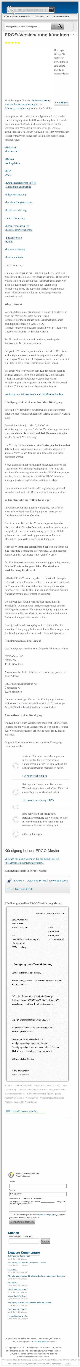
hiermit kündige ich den (18, 1316)
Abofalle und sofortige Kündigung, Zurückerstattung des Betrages (36, 1276)
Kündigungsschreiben (15, 1093)
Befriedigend (12, 42)
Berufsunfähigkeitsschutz (19, 202)
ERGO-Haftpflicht (24, 1085)
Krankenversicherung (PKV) (21, 182)
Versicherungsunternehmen (52, 1097)
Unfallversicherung (15, 218)
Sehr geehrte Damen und (19, 1256)
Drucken (19, 880)
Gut (15, 42)
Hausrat (10, 159)
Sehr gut (18, 42)
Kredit (9, 241)
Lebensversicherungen (17, 226)
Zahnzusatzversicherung (17, 108)
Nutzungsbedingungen (46, 1215)
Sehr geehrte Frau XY (17, 1309)
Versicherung (32, 1097)
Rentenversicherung (16, 210)
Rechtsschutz (12, 151)
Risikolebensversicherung (19, 229)
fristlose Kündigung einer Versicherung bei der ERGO (43, 1089)
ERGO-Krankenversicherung (47, 1085)
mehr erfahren (57, 1364)
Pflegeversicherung (16, 194)
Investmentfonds (14, 257)
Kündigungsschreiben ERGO (40, 1093)
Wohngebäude (13, 163)
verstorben (12, 1269)
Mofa (9, 175)
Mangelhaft (6, 42)
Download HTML (37, 880)
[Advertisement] (29, 73)
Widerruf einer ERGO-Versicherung (21, 1101)
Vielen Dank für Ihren (17, 1296)
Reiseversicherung (15, 249)
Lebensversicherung (24, 104)
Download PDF (24, 888)
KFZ (8, 171)
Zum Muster (61, 102)
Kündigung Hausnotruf (18, 1289)
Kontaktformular (40, 1341)
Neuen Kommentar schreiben (25, 1111)
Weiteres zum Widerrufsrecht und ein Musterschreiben (34, 394)
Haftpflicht (11, 147)
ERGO (10, 1085)
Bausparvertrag (14, 237)
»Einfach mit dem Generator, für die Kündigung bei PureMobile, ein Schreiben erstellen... (32, 860)
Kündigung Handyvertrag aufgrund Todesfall (27, 1263)
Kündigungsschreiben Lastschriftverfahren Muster (29, 1303)
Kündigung (12, 1283)
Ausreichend (9, 42)
